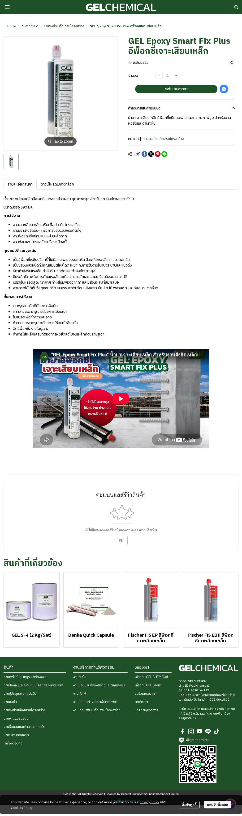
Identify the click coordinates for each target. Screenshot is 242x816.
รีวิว (121, 540)
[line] (208, 731)
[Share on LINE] (164, 154)
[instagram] (191, 731)
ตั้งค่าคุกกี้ (189, 804)
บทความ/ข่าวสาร (146, 710)
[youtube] (199, 731)
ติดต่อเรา (141, 702)
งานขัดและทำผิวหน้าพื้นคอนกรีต (95, 702)
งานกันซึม (10, 702)
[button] (236, 7)
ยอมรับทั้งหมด (217, 804)
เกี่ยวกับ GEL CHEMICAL (152, 677)
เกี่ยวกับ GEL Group (148, 685)
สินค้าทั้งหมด (30, 26)
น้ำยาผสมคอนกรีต (16, 735)
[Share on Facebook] (144, 154)
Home (11, 26)
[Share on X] (151, 154)
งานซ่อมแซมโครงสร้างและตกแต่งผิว (99, 685)
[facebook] (182, 731)
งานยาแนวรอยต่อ (16, 718)
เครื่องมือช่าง (13, 743)
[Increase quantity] (176, 75)
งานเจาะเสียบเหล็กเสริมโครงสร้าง (96, 710)
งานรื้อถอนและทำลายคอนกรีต (24, 727)
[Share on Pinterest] (157, 154)
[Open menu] (7, 7)
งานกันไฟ (79, 693)
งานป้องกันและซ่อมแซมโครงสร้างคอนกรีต (33, 685)
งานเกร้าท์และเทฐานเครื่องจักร (25, 677)
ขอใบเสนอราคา (145, 693)
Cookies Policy (21, 807)
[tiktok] (216, 731)
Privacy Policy (149, 802)
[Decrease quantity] (159, 75)
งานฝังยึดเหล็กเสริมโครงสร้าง (64, 26)
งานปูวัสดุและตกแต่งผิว (20, 693)
